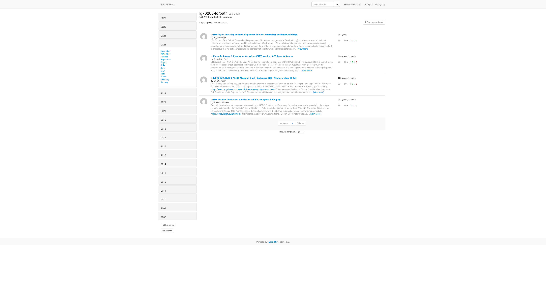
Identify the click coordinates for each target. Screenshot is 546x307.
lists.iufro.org (168, 4)
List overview (169, 225)
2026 (163, 18)
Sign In (369, 4)
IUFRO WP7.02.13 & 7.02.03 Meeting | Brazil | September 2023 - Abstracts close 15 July (255, 77)
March (164, 76)
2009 (163, 208)
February (165, 79)
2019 (163, 119)
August (164, 62)
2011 (163, 190)
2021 (163, 102)
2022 (163, 93)
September (166, 59)
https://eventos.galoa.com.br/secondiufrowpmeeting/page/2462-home (243, 89)
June (163, 68)
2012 (163, 181)
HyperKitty (272, 241)
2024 (163, 35)
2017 (163, 137)
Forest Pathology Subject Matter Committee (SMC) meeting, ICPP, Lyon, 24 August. (253, 56)
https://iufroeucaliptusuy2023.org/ (226, 113)
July (163, 65)
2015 (163, 155)
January (164, 82)
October (164, 56)
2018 (163, 128)
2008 (163, 217)
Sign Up (381, 4)
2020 (163, 111)
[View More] (303, 48)
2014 (163, 164)
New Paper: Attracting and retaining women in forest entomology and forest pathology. (255, 34)
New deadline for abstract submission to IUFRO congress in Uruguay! (247, 99)
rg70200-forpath (214, 13)
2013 (163, 173)
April (163, 73)
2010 (163, 199)
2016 (163, 146)
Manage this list (353, 4)
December (165, 50)
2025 (163, 26)
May (163, 70)
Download (168, 230)
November (165, 53)
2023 (163, 44)
